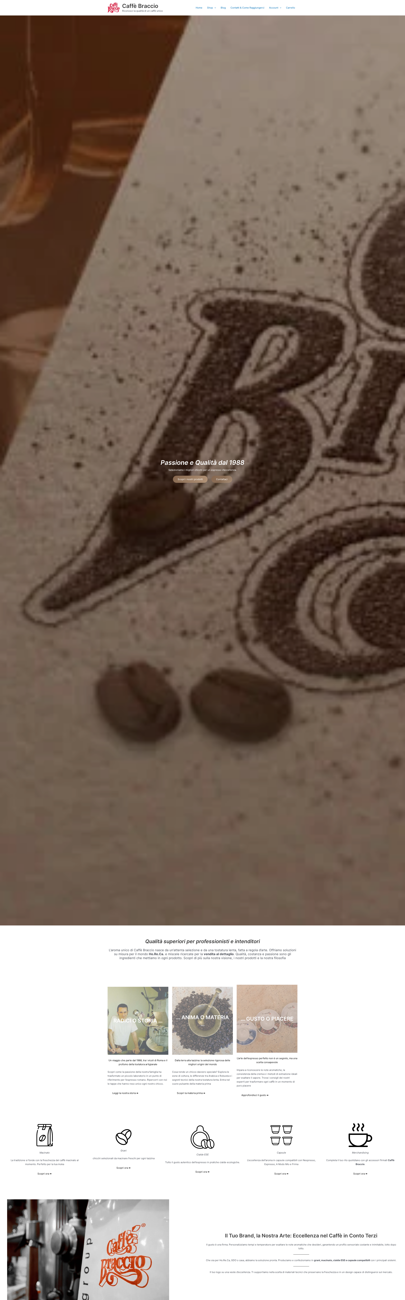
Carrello (290, 7)
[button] (214, 7)
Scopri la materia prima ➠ (191, 1093)
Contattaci (221, 479)
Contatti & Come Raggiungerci (247, 7)
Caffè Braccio (140, 6)
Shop (210, 7)
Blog (223, 7)
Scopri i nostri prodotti (190, 479)
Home (199, 7)
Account (273, 7)
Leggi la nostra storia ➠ (125, 1093)
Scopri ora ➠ (123, 1167)
